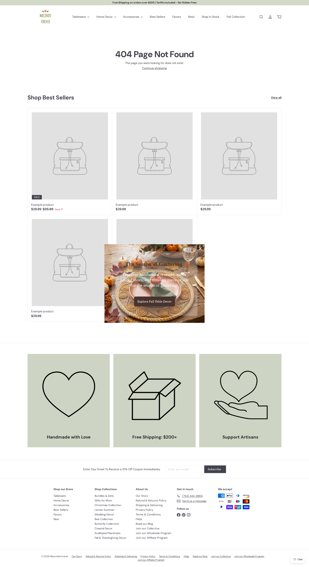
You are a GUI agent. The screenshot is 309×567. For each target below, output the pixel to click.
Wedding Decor (104, 514)
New (56, 519)
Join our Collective (148, 528)
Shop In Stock (210, 17)
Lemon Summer (104, 510)
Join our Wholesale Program (153, 533)
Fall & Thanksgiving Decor (110, 538)
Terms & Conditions (148, 514)
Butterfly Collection (107, 524)
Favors (176, 17)
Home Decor (104, 17)
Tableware (79, 17)
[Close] (200, 248)
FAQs (139, 519)
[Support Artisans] (240, 395)
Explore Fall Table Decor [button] (154, 301)
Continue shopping (154, 68)
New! (191, 17)
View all (276, 97)
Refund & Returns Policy (151, 500)
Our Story (142, 496)
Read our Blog (144, 524)
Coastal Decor (103, 528)
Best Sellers (157, 17)
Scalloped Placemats (108, 533)
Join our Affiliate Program (152, 538)
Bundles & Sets (104, 496)
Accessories (131, 17)
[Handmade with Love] (68, 395)
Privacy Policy (144, 510)
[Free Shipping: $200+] (154, 395)
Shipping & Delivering (149, 505)
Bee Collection (104, 519)
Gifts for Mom (103, 500)
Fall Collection (236, 17)
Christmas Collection (108, 505)
